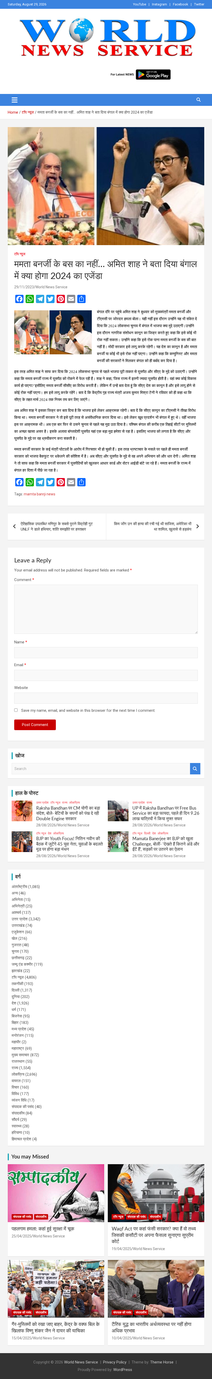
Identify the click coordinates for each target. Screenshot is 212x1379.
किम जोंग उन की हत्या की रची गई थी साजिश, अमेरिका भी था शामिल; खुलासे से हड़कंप (152, 527)
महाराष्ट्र (18, 1048)
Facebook (180, 4)
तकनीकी (17, 983)
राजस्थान (18, 1061)
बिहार (15, 1022)
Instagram (159, 4)
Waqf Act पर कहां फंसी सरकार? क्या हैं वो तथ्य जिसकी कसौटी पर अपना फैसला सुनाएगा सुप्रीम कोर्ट (154, 1235)
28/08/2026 (46, 825)
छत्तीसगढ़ (18, 958)
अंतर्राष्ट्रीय (19, 886)
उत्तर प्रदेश (42, 802)
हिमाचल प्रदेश (21, 1139)
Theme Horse (161, 1362)
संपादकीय (18, 1113)
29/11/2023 (24, 287)
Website (21, 687)
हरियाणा (17, 1132)
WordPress (122, 1369)
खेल (14, 938)
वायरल (16, 1081)
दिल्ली (147, 833)
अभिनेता (17, 899)
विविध (15, 1093)
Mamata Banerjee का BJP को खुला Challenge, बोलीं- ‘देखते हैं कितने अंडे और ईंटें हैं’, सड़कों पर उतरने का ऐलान (165, 844)
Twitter (199, 4)
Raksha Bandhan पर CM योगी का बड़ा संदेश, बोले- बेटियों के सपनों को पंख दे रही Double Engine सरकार (68, 813)
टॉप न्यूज (19, 254)
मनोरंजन (18, 1035)
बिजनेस (17, 1016)
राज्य (64, 802)
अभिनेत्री (18, 906)
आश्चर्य (16, 912)
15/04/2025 (21, 1338)
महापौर (16, 1042)
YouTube (139, 4)
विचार (15, 1087)
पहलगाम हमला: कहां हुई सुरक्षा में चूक (43, 1229)
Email (20, 665)
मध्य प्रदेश (19, 1029)
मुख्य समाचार (20, 1055)
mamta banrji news (39, 494)
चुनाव (15, 951)
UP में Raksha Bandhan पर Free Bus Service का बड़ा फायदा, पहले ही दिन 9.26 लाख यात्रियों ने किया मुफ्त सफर (165, 813)
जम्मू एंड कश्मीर (22, 964)
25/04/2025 (21, 1236)
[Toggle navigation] (14, 100)
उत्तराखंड (18, 925)
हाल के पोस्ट (26, 793)
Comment (24, 579)
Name (20, 642)
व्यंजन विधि (19, 1100)
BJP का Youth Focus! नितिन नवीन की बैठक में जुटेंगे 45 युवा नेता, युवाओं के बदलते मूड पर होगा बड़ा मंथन (69, 844)
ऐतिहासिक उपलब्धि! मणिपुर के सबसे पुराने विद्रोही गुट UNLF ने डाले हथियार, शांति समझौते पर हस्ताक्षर (57, 527)
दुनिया (16, 996)
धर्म (14, 1009)
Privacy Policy (114, 1362)
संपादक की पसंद (23, 1106)
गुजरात (16, 945)
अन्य (15, 893)
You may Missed (30, 1157)
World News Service (51, 287)
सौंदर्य (15, 1119)
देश (49, 833)
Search (195, 769)
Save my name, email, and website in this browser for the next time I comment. (88, 710)
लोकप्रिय (74, 802)
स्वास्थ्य (16, 1126)
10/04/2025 (121, 1338)
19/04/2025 (121, 1249)
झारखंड (17, 971)
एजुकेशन (18, 932)
